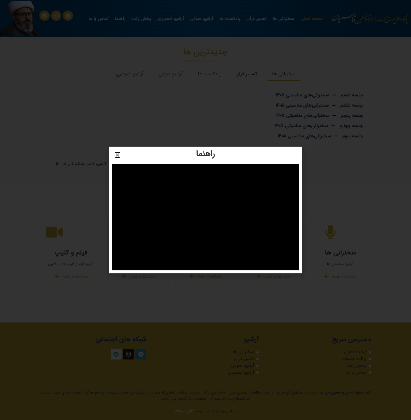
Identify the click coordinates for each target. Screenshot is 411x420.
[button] (117, 155)
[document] (205, 210)
